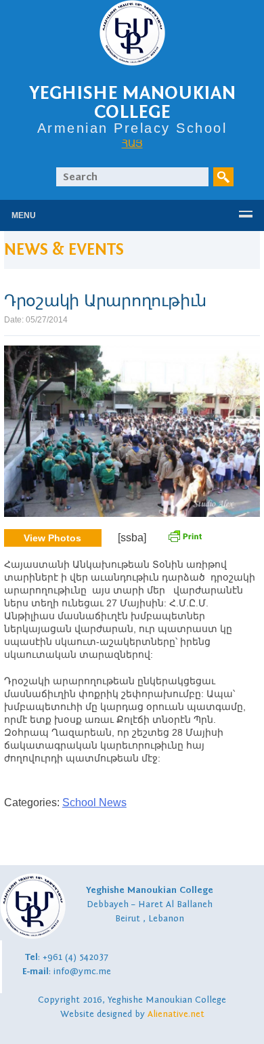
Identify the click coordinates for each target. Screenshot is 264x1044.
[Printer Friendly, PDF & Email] (184, 540)
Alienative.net (176, 1014)
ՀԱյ (132, 143)
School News (94, 802)
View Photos (52, 538)
